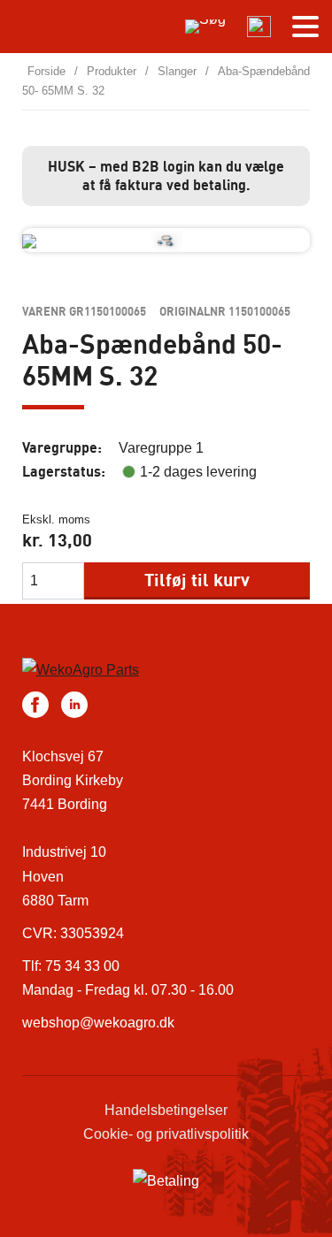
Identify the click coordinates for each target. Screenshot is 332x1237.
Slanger (177, 71)
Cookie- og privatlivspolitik (166, 1134)
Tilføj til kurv (197, 580)
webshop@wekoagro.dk (98, 1022)
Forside (46, 71)
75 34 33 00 (82, 966)
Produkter (111, 71)
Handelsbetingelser (166, 1110)
